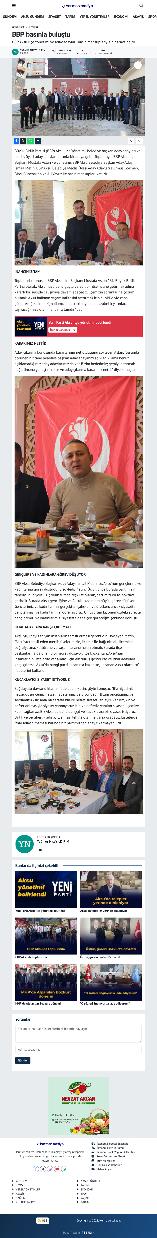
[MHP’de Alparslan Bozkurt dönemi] (46, 982)
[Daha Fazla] (38, 141)
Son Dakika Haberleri (109, 1165)
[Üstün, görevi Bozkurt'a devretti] (111, 936)
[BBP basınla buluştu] (78, 97)
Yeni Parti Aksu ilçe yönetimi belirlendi (40, 911)
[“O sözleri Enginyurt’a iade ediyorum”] (111, 982)
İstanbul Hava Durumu (110, 1148)
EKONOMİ (121, 17)
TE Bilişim (88, 1232)
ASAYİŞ (138, 17)
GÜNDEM (9, 17)
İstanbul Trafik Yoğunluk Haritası (116, 1152)
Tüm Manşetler (106, 1160)
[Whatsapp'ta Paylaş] (30, 141)
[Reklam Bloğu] (78, 1106)
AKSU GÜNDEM (32, 17)
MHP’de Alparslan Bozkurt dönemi (38, 1003)
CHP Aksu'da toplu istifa (31, 957)
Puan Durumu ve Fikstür (111, 1156)
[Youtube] (57, 1169)
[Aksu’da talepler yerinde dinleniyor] (111, 889)
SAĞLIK (20, 1198)
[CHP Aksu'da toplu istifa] (46, 936)
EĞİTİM (85, 1202)
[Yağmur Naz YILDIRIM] (24, 844)
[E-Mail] (40, 850)
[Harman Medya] (77, 6)
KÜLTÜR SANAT (25, 1202)
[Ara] (141, 5)
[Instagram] (50, 1169)
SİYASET (54, 17)
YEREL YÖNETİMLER (94, 17)
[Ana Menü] (14, 6)
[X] (43, 1169)
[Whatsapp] (64, 1169)
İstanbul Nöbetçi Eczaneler (113, 1143)
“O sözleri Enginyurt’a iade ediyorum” (105, 1003)
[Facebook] (36, 1169)
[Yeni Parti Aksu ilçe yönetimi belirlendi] (46, 889)
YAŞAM (85, 1198)
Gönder (23, 1060)
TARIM (70, 17)
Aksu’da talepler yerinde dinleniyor (103, 911)
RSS (44, 1220)
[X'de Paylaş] (23, 141)
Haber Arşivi (104, 1169)
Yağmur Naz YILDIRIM (53, 841)
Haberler (18, 27)
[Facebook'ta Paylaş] (16, 141)
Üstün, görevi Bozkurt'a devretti (101, 957)
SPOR (152, 17)
